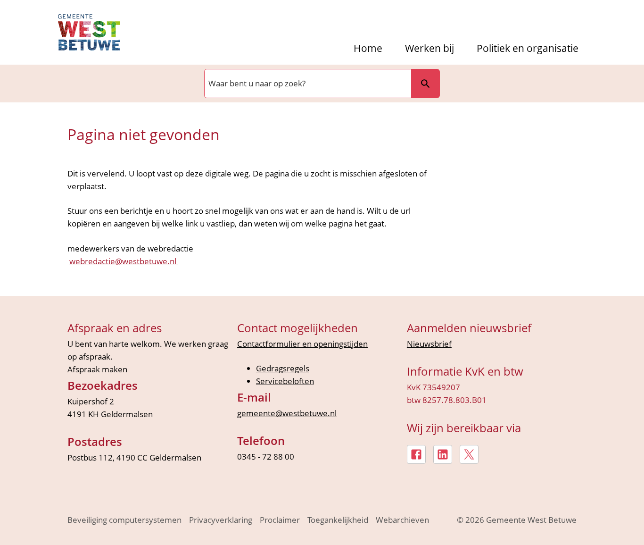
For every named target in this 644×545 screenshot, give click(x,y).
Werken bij (429, 48)
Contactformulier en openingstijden (302, 343)
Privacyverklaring (220, 519)
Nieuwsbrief (429, 343)
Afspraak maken (97, 369)
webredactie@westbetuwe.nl (123, 261)
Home (368, 48)
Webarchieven (402, 519)
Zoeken (425, 83)
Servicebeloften (285, 381)
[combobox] (307, 83)
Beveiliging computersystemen (124, 519)
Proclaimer (280, 519)
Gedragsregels (282, 368)
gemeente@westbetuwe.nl (287, 413)
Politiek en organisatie (527, 48)
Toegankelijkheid (337, 519)
